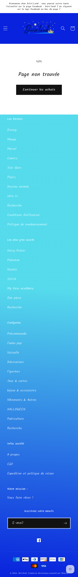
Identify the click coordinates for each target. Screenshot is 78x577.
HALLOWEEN (16, 409)
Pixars (11, 177)
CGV (10, 464)
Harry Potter (16, 250)
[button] (5, 28)
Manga (11, 139)
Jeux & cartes (17, 381)
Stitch (11, 279)
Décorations (15, 362)
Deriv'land (23, 573)
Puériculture (15, 418)
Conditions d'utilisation (23, 215)
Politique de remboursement (27, 224)
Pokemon (13, 260)
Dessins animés (18, 186)
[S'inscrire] (65, 523)
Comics (12, 158)
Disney (12, 130)
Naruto (12, 269)
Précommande (17, 333)
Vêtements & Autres (21, 400)
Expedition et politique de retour (30, 473)
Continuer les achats (39, 89)
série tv (12, 196)
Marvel (11, 149)
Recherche (14, 205)
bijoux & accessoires (21, 390)
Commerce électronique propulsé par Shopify (48, 573)
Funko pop (14, 343)
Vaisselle (13, 352)
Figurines (13, 371)
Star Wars (14, 167)
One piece (14, 298)
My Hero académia (20, 288)
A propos (13, 454)
